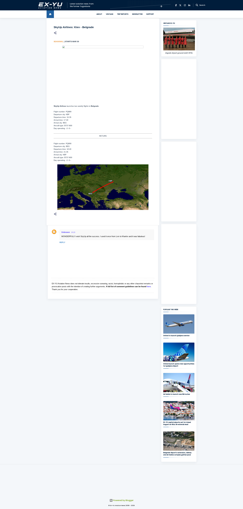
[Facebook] (176, 5)
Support (150, 14)
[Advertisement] (178, 99)
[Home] (50, 14)
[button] (55, 33)
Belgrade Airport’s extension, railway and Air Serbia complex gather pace (177, 454)
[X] (180, 5)
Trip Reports (122, 14)
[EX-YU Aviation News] (49, 5)
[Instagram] (185, 5)
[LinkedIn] (189, 5)
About (99, 14)
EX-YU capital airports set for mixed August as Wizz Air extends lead (177, 423)
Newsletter (137, 14)
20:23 (73, 232)
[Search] (197, 5)
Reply (62, 242)
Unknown (65, 232)
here (149, 286)
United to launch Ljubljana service (176, 335)
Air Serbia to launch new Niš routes (176, 394)
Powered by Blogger (123, 500)
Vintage (109, 14)
